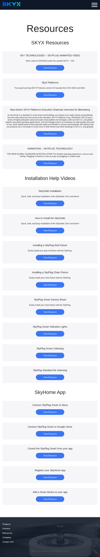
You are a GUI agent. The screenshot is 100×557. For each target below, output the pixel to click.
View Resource (50, 68)
